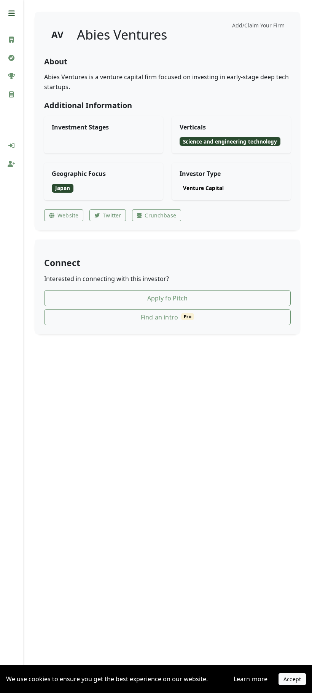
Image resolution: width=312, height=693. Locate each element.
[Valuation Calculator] (11, 94)
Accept (292, 679)
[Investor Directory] (11, 39)
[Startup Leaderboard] (11, 76)
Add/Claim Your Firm (258, 25)
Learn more (251, 679)
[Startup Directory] (11, 58)
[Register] (11, 164)
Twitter (112, 215)
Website (67, 215)
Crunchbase (160, 215)
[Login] (11, 145)
